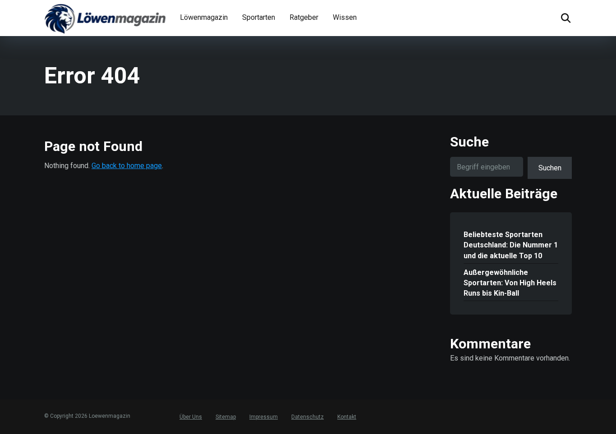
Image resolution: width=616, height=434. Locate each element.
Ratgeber (304, 17)
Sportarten (258, 17)
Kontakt (346, 417)
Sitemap (226, 417)
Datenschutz (307, 417)
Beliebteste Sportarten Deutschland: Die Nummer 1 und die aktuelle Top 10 (511, 245)
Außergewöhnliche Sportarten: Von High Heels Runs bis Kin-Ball (510, 282)
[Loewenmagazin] (105, 18)
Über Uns (190, 417)
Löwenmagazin (204, 17)
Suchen (549, 168)
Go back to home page (127, 165)
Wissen (345, 17)
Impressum (263, 417)
